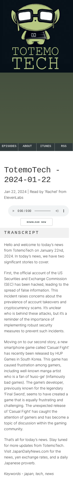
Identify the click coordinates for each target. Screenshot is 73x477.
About (27, 146)
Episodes (9, 146)
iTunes (45, 146)
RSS (64, 146)
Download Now (36, 222)
